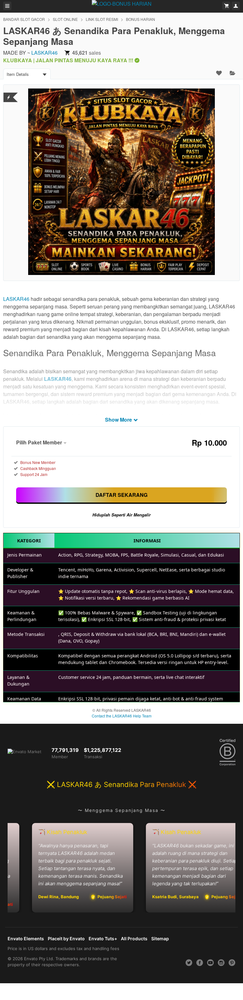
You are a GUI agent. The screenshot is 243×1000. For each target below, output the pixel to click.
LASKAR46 (44, 52)
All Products (134, 938)
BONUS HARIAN (140, 19)
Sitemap (160, 938)
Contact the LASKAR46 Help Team (122, 715)
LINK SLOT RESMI (102, 19)
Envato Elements (26, 938)
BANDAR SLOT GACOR (24, 19)
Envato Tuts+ (103, 938)
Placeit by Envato (66, 938)
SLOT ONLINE (65, 19)
